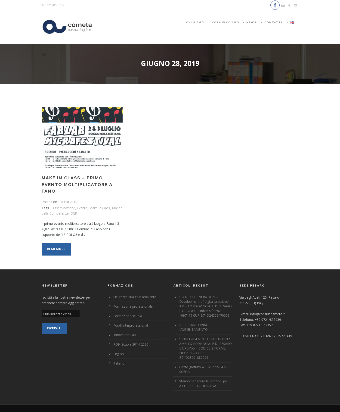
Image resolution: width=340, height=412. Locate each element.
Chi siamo (195, 22)
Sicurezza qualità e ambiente (134, 297)
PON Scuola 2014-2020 (130, 344)
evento (82, 208)
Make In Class (99, 208)
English (118, 354)
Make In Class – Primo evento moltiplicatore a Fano (77, 184)
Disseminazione (63, 208)
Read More (56, 249)
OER (74, 213)
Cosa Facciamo (225, 22)
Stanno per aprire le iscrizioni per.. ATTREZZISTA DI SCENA (204, 383)
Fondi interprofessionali (130, 325)
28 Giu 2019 (68, 202)
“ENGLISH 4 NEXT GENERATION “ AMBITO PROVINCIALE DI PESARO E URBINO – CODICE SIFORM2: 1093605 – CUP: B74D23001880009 (205, 348)
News (251, 22)
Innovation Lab (124, 335)
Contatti (273, 22)
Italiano (118, 363)
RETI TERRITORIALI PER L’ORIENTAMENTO (197, 327)
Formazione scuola (127, 316)
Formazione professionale (133, 306)
